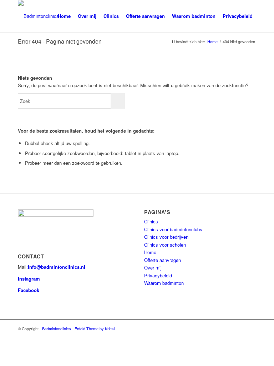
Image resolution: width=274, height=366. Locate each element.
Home (150, 252)
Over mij (153, 267)
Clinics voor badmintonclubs (173, 229)
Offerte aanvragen (162, 260)
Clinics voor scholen (165, 244)
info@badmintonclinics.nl (56, 266)
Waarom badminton (164, 283)
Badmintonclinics (56, 328)
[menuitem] (64, 16)
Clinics (151, 221)
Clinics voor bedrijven (166, 236)
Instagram (29, 278)
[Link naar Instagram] (250, 328)
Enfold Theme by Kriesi (95, 328)
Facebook (28, 290)
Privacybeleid (158, 275)
